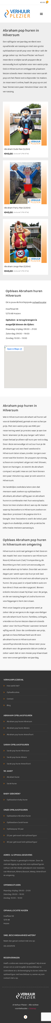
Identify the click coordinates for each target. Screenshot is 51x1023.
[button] (41, 13)
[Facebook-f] (25, 1017)
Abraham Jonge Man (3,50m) (17, 266)
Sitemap (32, 1008)
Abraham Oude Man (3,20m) (17, 149)
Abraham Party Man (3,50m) (17, 208)
